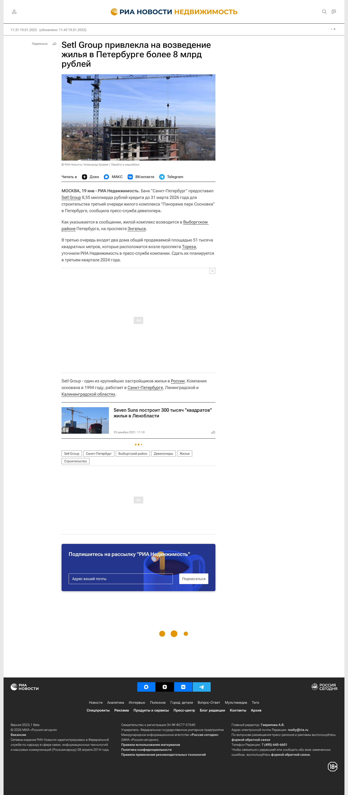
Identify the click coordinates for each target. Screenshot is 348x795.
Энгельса (137, 228)
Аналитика (115, 702)
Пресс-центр (184, 710)
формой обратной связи (251, 740)
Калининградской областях (88, 394)
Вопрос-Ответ (209, 702)
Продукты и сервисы (151, 710)
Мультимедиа (236, 702)
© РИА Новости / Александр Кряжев (85, 164)
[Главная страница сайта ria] (139, 12)
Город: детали (181, 702)
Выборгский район (132, 453)
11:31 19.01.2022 (24, 30)
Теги (255, 702)
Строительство (75, 461)
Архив (256, 710)
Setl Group (71, 197)
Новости (96, 702)
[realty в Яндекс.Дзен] (165, 687)
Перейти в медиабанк (125, 164)
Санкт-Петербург (99, 453)
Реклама (121, 710)
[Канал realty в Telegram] (202, 687)
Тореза (189, 246)
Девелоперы (163, 453)
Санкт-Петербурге (145, 387)
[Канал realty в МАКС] (146, 687)
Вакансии (18, 735)
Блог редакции (212, 710)
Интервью (137, 702)
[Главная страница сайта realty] (174, 12)
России (178, 380)
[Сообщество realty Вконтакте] (183, 687)
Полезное (158, 702)
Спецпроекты (98, 710)
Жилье (185, 453)
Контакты (238, 710)
